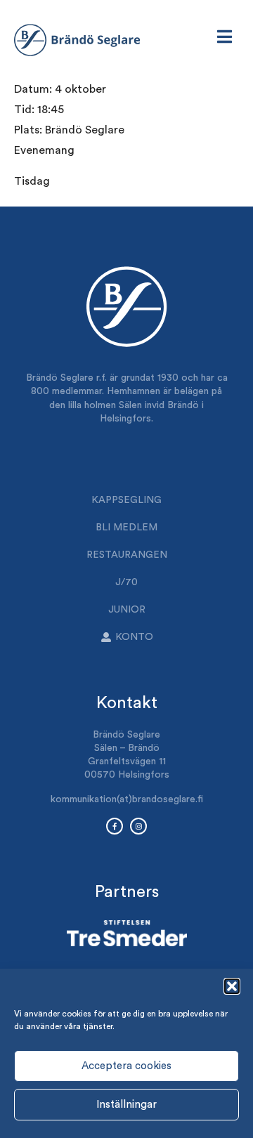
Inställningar (126, 1104)
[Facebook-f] (114, 826)
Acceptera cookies (126, 1066)
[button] (232, 986)
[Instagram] (138, 826)
